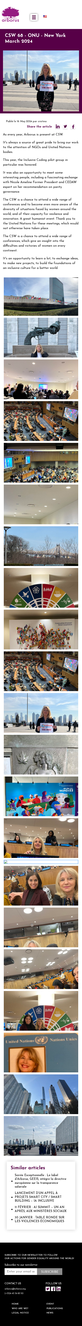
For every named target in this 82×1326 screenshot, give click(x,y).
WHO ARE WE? (20, 1309)
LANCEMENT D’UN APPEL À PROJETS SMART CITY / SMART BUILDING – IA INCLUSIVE (38, 1197)
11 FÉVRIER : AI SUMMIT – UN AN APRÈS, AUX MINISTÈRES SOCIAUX (40, 1209)
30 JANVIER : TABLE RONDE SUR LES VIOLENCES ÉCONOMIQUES (39, 1219)
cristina (42, 121)
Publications (55, 1309)
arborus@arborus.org (15, 1289)
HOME (15, 1304)
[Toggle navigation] (34, 17)
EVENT (50, 1304)
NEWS (50, 1313)
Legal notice (20, 1313)
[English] (46, 16)
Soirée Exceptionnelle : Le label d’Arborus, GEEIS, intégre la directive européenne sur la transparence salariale (40, 1181)
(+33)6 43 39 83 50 (14, 1293)
